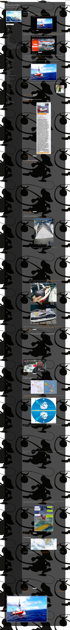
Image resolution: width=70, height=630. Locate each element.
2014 (7, 55)
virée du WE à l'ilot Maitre (47, 551)
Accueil (43, 591)
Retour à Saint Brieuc (9, 82)
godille (7, 99)
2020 (7, 51)
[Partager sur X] (34, 211)
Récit (7, 64)
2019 (7, 52)
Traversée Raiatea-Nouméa (10, 69)
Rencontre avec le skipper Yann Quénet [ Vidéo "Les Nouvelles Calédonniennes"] (39, 333)
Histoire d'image (26, 12)
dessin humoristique (45, 502)
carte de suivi (8, 90)
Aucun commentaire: (29, 211)
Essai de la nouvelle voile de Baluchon (30, 160)
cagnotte (8, 89)
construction (8, 91)
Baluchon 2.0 (8, 58)
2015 (7, 54)
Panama (8, 97)
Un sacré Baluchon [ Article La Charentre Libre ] (32, 99)
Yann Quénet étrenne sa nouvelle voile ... (30, 161)
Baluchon (43, 451)
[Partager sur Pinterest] (36, 211)
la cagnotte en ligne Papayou (47, 326)
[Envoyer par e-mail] (33, 211)
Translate (12, 25)
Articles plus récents (26, 591)
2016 (7, 53)
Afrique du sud (8, 66)
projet (7, 84)
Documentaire (8, 96)
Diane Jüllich (55, 33)
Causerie (8, 81)
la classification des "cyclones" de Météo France (31, 396)
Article (7, 61)
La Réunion (8, 67)
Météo (7, 77)
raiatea (7, 76)
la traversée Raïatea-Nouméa (52, 280)
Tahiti (7, 65)
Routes (7, 98)
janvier (8, 50)
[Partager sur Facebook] (35, 211)
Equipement (27, 212)
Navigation (8, 59)
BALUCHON (12, 5)
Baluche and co (39, 56)
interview (8, 80)
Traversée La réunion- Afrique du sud (11, 75)
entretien (8, 83)
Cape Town (8, 73)
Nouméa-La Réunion (9, 68)
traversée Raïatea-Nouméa (44, 552)
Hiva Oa (8, 74)
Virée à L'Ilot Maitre (27, 537)
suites (7, 100)
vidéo (31, 212)
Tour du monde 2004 (9, 88)
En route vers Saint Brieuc (10, 60)
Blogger (38, 623)
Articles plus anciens (61, 591)
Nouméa (30, 212)
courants (8, 92)
